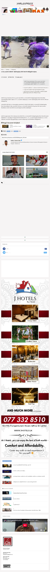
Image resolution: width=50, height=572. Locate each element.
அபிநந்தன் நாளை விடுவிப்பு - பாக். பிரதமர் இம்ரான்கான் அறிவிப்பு (11, 163)
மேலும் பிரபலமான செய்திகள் (11, 123)
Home (2, 69)
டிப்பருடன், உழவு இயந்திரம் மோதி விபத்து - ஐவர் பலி (22, 464)
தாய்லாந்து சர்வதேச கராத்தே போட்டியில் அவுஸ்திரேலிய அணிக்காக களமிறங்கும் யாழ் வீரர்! (29, 476)
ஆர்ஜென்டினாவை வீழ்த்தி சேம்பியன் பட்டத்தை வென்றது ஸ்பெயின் (25, 481)
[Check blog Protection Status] (6, 567)
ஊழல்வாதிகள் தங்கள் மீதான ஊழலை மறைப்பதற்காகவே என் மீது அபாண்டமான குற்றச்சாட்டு (11, 175)
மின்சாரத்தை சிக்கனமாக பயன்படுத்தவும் (16, 126)
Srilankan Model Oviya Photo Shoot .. (20, 493)
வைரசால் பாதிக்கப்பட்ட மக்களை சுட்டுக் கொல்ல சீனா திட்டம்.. (36, 87)
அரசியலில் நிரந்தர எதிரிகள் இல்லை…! (34, 164)
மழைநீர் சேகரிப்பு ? (16, 504)
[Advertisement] (25, 25)
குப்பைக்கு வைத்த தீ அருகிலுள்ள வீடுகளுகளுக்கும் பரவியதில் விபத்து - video (27, 510)
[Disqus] (25, 199)
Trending (7, 69)
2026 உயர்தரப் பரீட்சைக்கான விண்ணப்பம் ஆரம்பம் (39, 127)
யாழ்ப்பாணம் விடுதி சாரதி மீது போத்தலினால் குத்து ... (34, 89)
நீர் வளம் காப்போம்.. (16, 498)
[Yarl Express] (25, 6)
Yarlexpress (13, 69)
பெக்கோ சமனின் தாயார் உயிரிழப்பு (19, 470)
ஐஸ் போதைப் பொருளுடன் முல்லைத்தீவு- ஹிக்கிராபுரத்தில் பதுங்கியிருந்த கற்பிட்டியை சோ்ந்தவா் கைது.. (35, 92)
